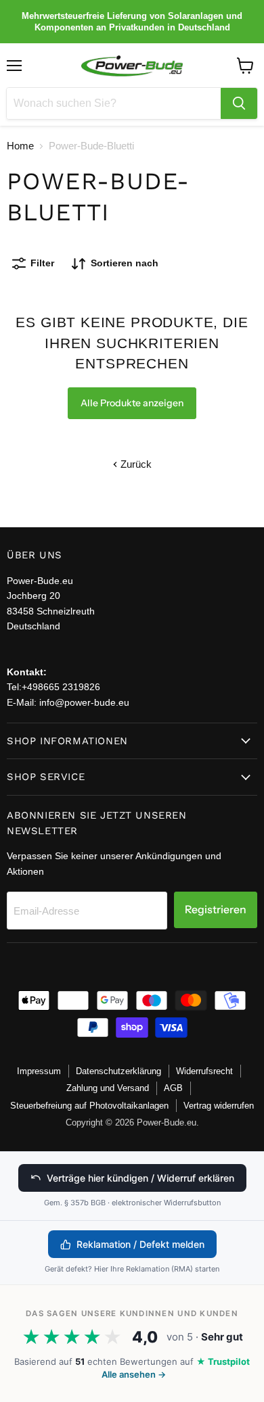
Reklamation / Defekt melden (140, 1244)
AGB (173, 1088)
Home (20, 145)
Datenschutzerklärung (118, 1071)
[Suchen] (239, 103)
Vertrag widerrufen (218, 1106)
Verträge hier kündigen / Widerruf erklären (140, 1178)
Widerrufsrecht (204, 1071)
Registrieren (215, 909)
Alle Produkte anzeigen (132, 403)
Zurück (135, 464)
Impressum (39, 1071)
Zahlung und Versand (107, 1088)
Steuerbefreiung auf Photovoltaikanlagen (89, 1106)
